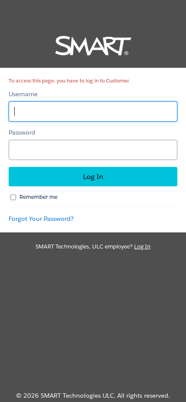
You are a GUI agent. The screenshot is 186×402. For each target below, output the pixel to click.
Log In (142, 246)
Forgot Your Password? (41, 219)
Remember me (38, 197)
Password (22, 132)
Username (23, 94)
